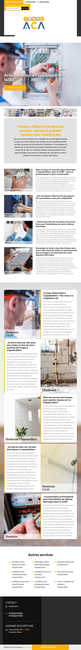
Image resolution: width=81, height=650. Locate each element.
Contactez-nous (15, 88)
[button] (39, 104)
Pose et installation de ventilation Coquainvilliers (65, 584)
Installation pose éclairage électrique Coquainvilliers (41, 584)
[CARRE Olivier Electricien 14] (33, 21)
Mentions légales (30, 647)
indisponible (31, 2)
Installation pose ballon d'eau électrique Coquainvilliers (20, 584)
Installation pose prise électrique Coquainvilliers (42, 574)
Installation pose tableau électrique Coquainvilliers (18, 564)
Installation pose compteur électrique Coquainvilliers (19, 574)
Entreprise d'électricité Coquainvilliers (65, 563)
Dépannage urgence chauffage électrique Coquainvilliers (42, 564)
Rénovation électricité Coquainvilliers (65, 573)
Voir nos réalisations (13, 2)
